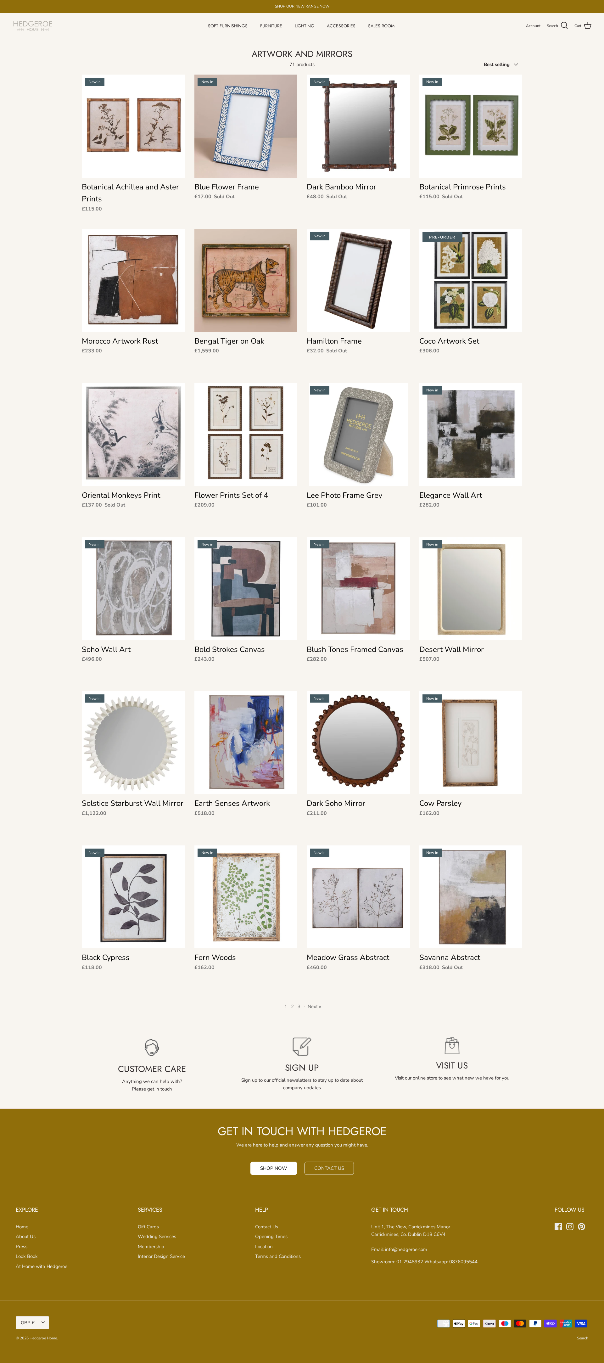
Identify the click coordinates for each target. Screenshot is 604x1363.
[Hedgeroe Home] (33, 26)
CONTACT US (329, 1168)
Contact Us (266, 1227)
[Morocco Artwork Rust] (133, 280)
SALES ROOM (381, 26)
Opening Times (271, 1236)
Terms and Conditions (278, 1256)
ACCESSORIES (341, 26)
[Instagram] (569, 1226)
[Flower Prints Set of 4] (246, 434)
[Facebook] (558, 1226)
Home (22, 1227)
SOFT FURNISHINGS (228, 26)
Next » (314, 1006)
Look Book (27, 1256)
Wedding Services (157, 1236)
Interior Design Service (161, 1256)
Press (21, 1246)
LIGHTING (304, 26)
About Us (26, 1236)
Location (264, 1246)
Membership (151, 1246)
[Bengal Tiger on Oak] (246, 280)
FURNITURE (271, 26)
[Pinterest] (581, 1226)
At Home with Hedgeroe (41, 1266)
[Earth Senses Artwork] (246, 742)
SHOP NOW (273, 1168)
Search (582, 1338)
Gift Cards (148, 1227)
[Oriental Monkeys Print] (133, 434)
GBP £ (28, 1323)
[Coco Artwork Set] (471, 280)
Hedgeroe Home (43, 1338)
